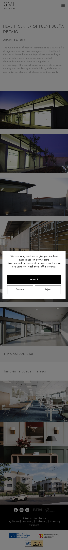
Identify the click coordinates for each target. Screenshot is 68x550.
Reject (48, 289)
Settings (20, 289)
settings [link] (51, 266)
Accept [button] (34, 279)
